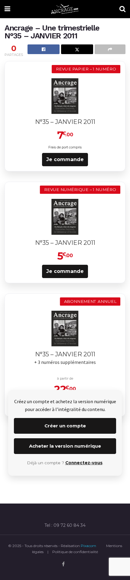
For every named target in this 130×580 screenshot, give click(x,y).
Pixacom (88, 545)
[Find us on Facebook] (63, 564)
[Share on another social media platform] (110, 49)
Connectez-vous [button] (83, 462)
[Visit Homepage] (65, 9)
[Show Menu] (7, 9)
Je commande (65, 159)
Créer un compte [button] (65, 426)
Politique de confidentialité (75, 551)
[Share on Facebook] (44, 49)
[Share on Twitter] (77, 49)
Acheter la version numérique (65, 446)
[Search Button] (122, 9)
